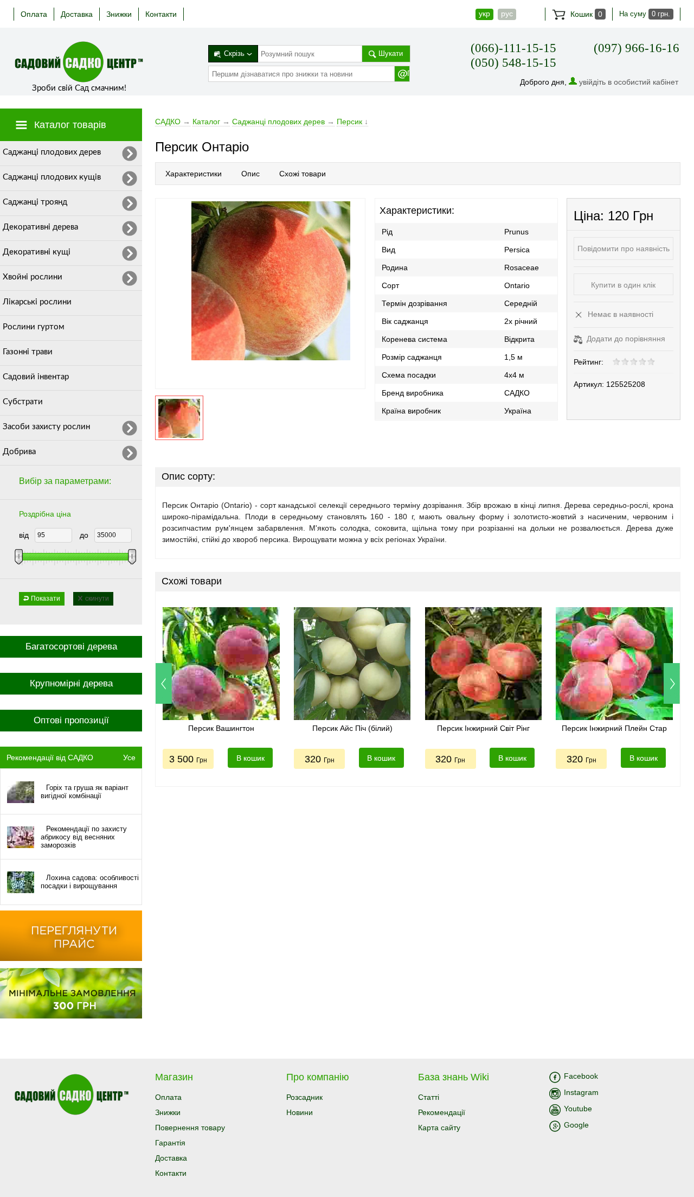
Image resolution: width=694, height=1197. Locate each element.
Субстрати (23, 402)
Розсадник (304, 1097)
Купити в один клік (623, 285)
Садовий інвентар (36, 377)
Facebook (581, 1076)
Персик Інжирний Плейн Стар (614, 728)
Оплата (34, 14)
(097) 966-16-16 (636, 48)
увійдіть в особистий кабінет (628, 82)
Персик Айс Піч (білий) (352, 728)
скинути (97, 598)
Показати (45, 598)
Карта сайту (439, 1127)
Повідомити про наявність (623, 248)
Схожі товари (302, 173)
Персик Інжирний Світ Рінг (483, 728)
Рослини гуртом (34, 327)
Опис (250, 173)
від (24, 535)
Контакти (161, 14)
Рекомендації (441, 1112)
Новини (299, 1112)
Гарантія (170, 1142)
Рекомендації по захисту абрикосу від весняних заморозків (84, 837)
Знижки (119, 14)
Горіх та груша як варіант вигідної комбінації (84, 792)
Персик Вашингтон (221, 728)
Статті (428, 1097)
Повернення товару (190, 1127)
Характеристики (193, 173)
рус (507, 13)
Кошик (585, 14)
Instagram (581, 1092)
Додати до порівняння (624, 338)
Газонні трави (28, 352)
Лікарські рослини (37, 302)
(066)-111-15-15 (513, 48)
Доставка (77, 14)
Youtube (578, 1108)
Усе (129, 757)
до (84, 535)
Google (576, 1124)
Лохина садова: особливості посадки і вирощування (90, 882)
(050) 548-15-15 (513, 62)
